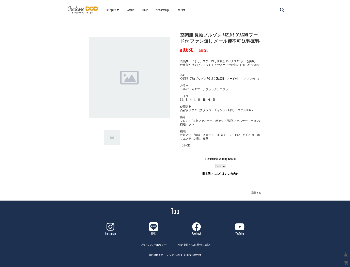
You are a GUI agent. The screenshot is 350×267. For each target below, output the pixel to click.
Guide (145, 10)
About (130, 10)
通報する (256, 192)
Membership (162, 10)
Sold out (220, 166)
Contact (181, 10)
